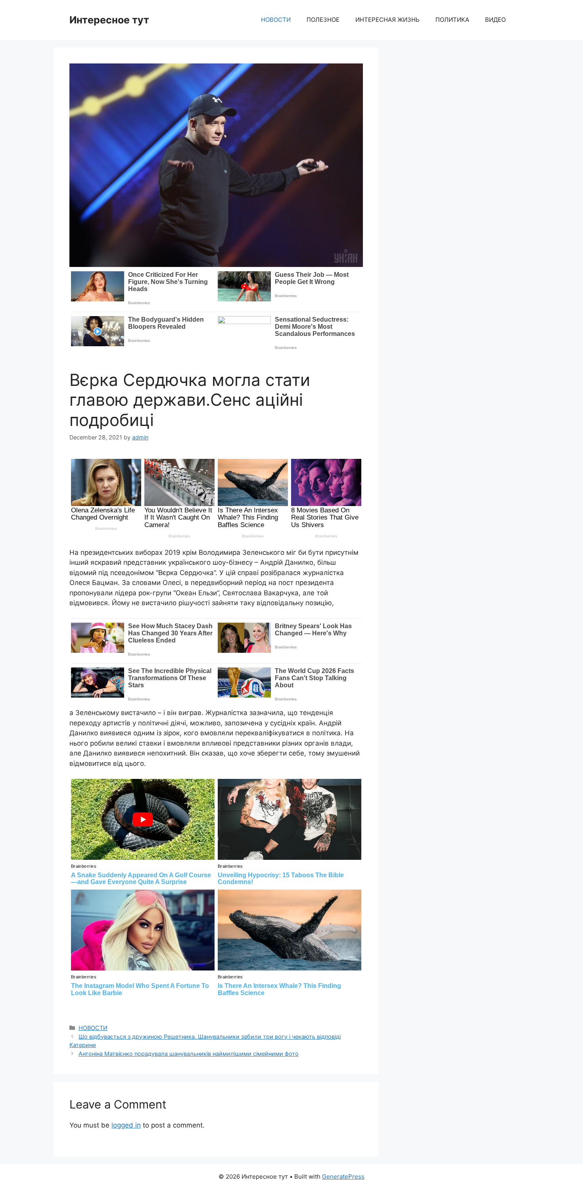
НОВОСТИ (276, 19)
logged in (126, 1125)
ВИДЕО (495, 19)
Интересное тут (109, 20)
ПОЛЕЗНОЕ (323, 19)
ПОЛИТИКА (452, 19)
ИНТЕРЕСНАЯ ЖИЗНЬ (387, 19)
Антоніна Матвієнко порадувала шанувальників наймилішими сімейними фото (189, 1053)
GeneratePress (343, 1176)
